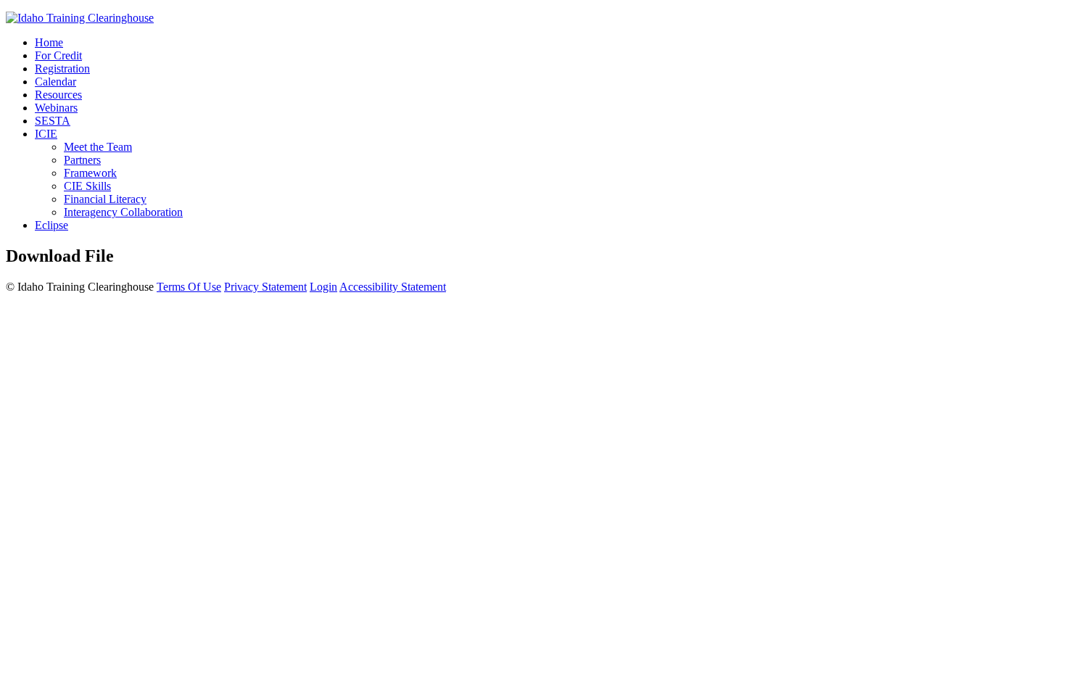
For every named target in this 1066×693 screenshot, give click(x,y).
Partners (82, 160)
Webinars (56, 107)
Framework (90, 173)
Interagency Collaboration (123, 212)
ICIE (46, 134)
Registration (62, 68)
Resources (58, 94)
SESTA (52, 121)
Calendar (55, 81)
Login (323, 287)
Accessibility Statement (392, 287)
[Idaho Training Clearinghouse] (80, 18)
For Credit (58, 55)
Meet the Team (98, 147)
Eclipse (51, 225)
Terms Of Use (189, 287)
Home (49, 42)
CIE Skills (87, 186)
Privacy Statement (265, 287)
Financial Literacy (105, 199)
